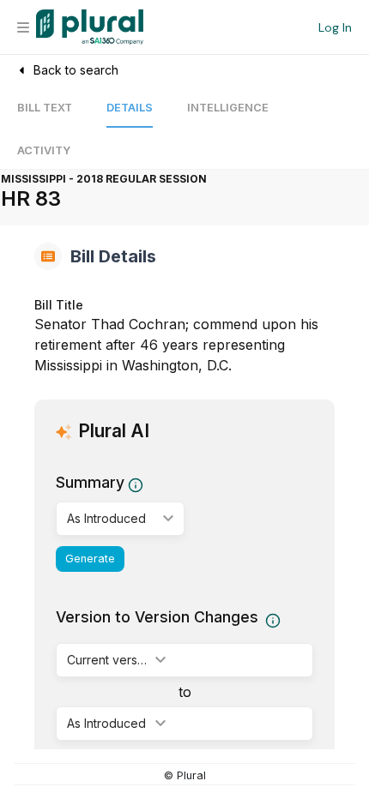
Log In (335, 27)
